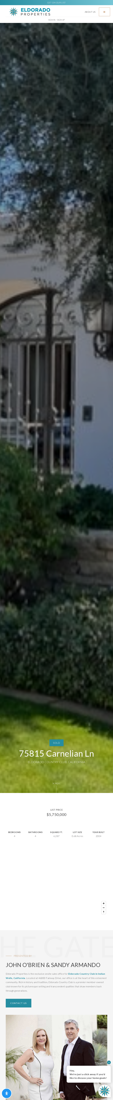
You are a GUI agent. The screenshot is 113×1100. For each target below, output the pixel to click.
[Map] (56, 886)
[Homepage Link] (29, 11)
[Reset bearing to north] (104, 912)
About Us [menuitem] (90, 12)
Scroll (57, 783)
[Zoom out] (104, 908)
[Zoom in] (104, 903)
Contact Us (18, 1003)
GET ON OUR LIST (56, 2)
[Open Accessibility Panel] (6, 1093)
